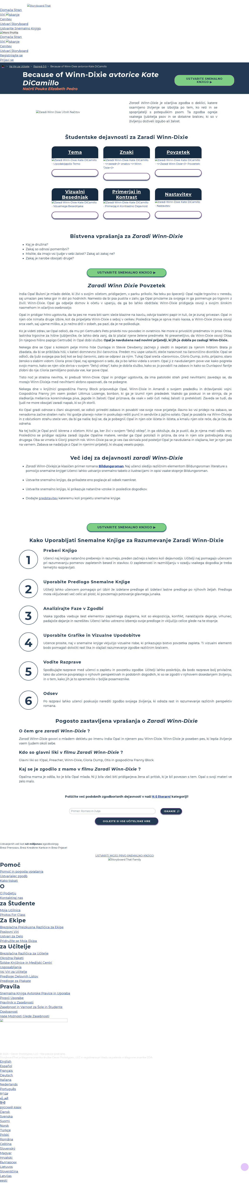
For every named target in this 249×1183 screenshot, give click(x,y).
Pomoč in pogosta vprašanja (21, 871)
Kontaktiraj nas (11, 898)
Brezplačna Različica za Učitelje (24, 953)
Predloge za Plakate (15, 981)
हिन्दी (2, 1103)
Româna (6, 1139)
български (8, 1162)
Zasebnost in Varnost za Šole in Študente (31, 1007)
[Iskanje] (12, 14)
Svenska (6, 1116)
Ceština (6, 1144)
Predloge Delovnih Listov (19, 976)
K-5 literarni (161, 797)
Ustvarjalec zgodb (13, 876)
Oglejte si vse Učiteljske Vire (126, 821)
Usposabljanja (11, 967)
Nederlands (9, 1084)
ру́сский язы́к (10, 1107)
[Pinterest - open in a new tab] (2, 1050)
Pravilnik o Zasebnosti (17, 1002)
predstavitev (48, 498)
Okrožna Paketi (12, 958)
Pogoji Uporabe (12, 998)
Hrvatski (6, 1158)
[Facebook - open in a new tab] (2, 1033)
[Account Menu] (9, 33)
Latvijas (6, 1176)
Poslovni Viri (9, 932)
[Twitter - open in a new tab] (2, 1044)
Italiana (5, 1080)
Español (6, 1066)
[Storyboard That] (39, 5)
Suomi (5, 1121)
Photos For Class (12, 915)
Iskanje (170, 811)
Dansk (5, 1112)
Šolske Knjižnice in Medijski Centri (26, 963)
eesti (3, 1180)
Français (6, 1071)
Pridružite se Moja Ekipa (18, 941)
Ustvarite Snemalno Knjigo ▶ (204, 80)
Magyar (6, 1153)
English (5, 1061)
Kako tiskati (9, 881)
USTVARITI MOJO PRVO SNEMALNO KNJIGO (124, 855)
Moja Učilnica (10, 910)
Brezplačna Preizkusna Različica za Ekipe (32, 927)
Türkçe (5, 1130)
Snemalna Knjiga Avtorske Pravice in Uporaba (35, 993)
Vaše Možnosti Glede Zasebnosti (24, 1016)
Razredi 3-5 (39, 66)
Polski (4, 1135)
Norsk (4, 1126)
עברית (4, 1093)
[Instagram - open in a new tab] (2, 1039)
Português (8, 1089)
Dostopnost (9, 1012)
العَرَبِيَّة (4, 1098)
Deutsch (6, 1075)
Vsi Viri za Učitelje (19, 66)
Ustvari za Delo (11, 936)
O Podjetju (8, 893)
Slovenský (7, 1148)
